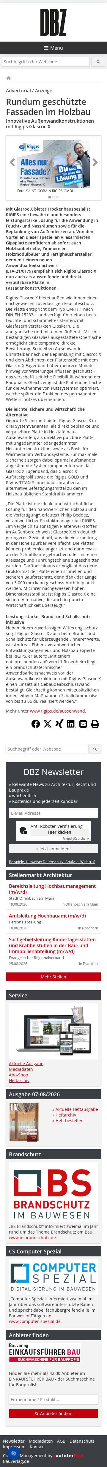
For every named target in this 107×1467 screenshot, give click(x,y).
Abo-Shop (18, 1075)
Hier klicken (59, 832)
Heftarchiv (19, 1080)
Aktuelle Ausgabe (26, 1063)
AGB (61, 1441)
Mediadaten (21, 1069)
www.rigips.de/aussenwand (57, 711)
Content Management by (28, 1455)
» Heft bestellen (68, 1120)
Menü (56, 48)
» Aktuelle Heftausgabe (75, 1109)
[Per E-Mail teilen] (83, 723)
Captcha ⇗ (76, 839)
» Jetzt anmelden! (53, 849)
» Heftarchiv (64, 1115)
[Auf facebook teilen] (36, 726)
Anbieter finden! (56, 1413)
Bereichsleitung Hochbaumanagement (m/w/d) (52, 889)
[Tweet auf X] (48, 726)
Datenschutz (82, 1441)
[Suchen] (98, 61)
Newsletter (14, 1441)
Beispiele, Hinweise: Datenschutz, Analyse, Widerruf (52, 861)
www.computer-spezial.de (35, 1321)
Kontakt (37, 1446)
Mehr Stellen (53, 977)
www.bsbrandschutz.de (32, 1237)
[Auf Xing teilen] (59, 726)
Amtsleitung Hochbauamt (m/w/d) (47, 915)
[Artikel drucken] (95, 723)
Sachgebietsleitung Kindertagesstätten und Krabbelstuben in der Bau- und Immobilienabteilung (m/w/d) (52, 945)
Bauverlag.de (16, 1461)
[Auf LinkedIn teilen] (71, 726)
